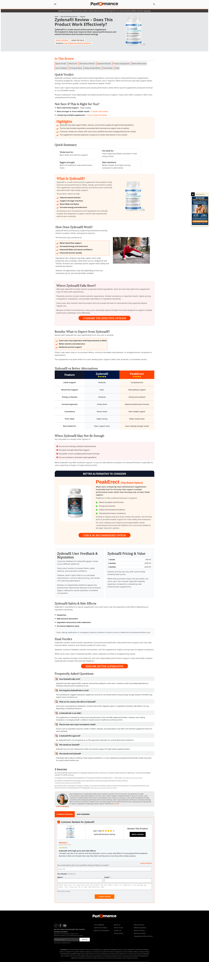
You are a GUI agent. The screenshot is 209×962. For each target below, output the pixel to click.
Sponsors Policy (139, 930)
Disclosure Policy (139, 933)
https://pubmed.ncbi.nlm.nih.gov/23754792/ (133, 778)
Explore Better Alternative (104, 666)
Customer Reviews (65, 814)
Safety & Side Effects (92, 68)
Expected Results (104, 63)
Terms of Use (118, 928)
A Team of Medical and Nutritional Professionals (77, 43)
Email (107, 877)
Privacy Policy (118, 933)
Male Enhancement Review (69, 16)
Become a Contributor (101, 930)
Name (60, 877)
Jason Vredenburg (62, 806)
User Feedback (62, 68)
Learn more (147, 11)
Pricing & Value (76, 68)
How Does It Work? (87, 63)
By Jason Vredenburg (62, 40)
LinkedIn (116, 804)
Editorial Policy (139, 925)
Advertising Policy (140, 928)
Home (56, 16)
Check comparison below (97, 115)
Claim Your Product (100, 928)
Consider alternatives (99, 111)
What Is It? (73, 63)
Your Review (62, 874)
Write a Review (138, 834)
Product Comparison (121, 63)
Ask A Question (83, 814)
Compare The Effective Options (104, 318)
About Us (117, 925)
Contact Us (117, 930)
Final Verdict (108, 68)
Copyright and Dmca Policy (143, 936)
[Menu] (55, 4)
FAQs (117, 68)
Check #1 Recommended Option (104, 535)
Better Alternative (139, 63)
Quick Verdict (61, 63)
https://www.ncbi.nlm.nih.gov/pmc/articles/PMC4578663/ (104, 788)
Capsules (82, 16)
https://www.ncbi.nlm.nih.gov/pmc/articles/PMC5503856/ (68, 783)
